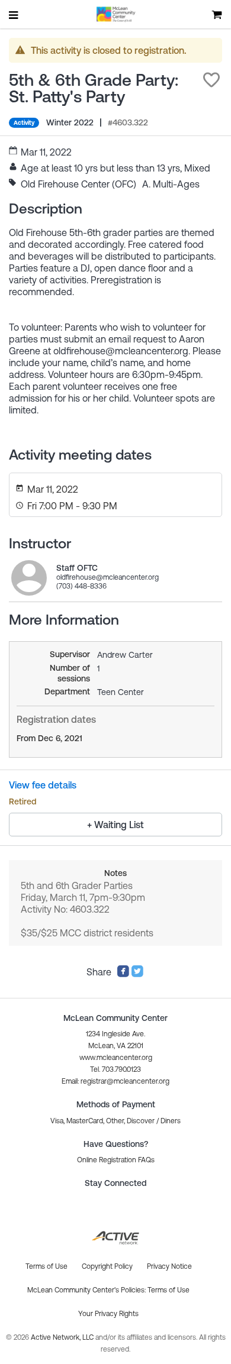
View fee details (42, 785)
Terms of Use (168, 1290)
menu (14, 15)
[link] (29, 578)
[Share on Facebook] (123, 974)
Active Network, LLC (63, 1337)
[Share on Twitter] (137, 974)
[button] (211, 80)
